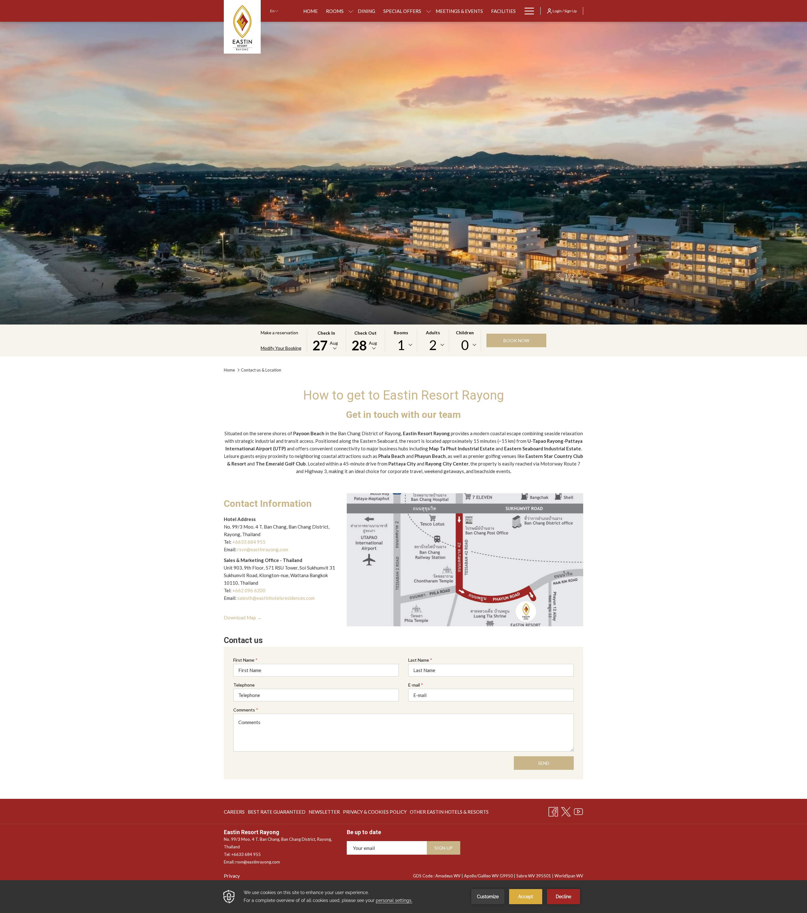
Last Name (420, 660)
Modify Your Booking (281, 348)
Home (229, 369)
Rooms (401, 332)
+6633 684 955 (248, 542)
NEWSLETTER (324, 812)
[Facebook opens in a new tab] (553, 810)
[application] (403, 896)
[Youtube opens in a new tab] (578, 810)
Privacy (232, 876)
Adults (433, 332)
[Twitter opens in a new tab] (566, 810)
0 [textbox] (465, 345)
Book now (516, 340)
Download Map (243, 617)
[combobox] (401, 345)
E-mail (415, 685)
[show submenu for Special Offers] (429, 11)
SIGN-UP (443, 848)
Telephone (244, 685)
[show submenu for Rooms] (351, 11)
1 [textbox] (401, 345)
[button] (326, 340)
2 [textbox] (433, 345)
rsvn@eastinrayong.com (262, 549)
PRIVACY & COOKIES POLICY (375, 813)
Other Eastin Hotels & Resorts (449, 813)
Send (543, 763)
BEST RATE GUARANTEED (276, 813)
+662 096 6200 (248, 590)
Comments (245, 709)
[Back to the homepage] (242, 27)
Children (465, 332)
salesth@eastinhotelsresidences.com (276, 598)
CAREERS (234, 813)
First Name (245, 660)
